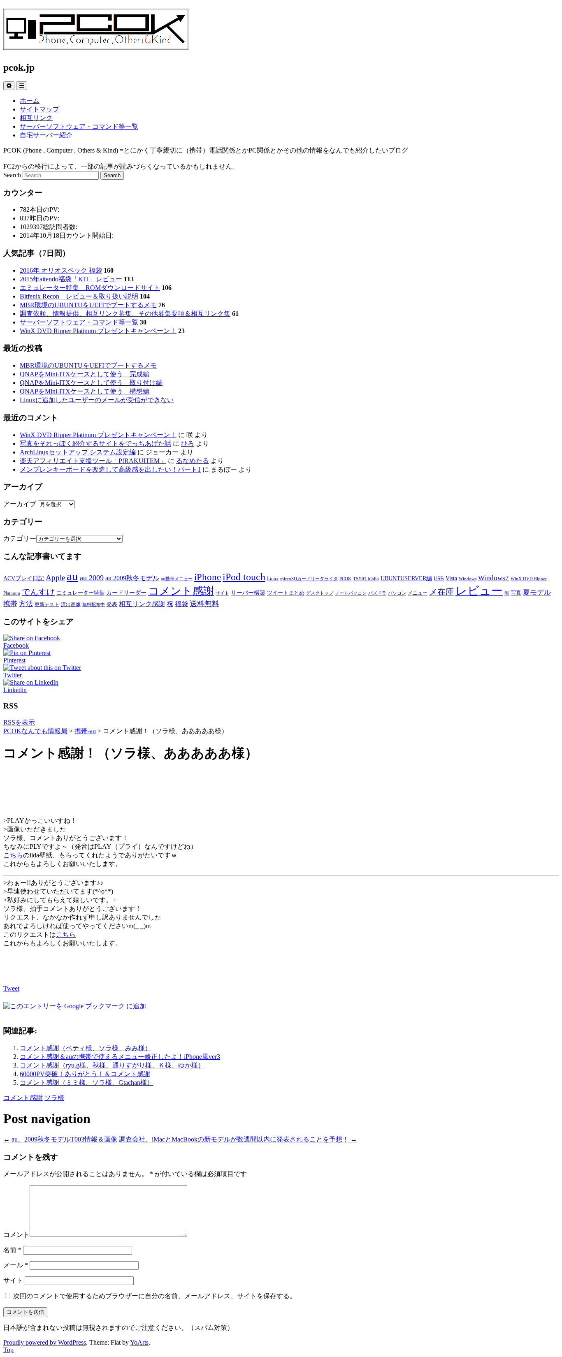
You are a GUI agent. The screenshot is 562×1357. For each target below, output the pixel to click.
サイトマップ (39, 109)
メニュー (417, 593)
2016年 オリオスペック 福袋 (61, 270)
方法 (26, 604)
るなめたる (192, 460)
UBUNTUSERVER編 (406, 578)
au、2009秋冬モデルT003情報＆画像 (60, 1139)
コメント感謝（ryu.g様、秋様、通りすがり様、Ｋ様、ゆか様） (112, 1065)
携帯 (10, 604)
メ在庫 (441, 591)
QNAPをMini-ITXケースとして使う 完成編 (84, 374)
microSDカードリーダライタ (309, 579)
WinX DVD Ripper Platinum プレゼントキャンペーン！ (98, 330)
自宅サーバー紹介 (46, 135)
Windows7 (493, 578)
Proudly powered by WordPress (44, 1342)
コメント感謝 (181, 591)
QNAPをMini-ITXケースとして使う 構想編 (84, 391)
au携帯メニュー (177, 579)
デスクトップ (319, 593)
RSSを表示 (19, 722)
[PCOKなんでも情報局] (95, 45)
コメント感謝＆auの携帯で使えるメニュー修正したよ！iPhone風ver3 (120, 1056)
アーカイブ (19, 503)
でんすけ (38, 591)
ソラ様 (54, 1097)
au (72, 576)
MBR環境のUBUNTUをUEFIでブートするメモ (88, 304)
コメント (16, 1234)
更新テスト (47, 604)
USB (439, 578)
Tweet (11, 988)
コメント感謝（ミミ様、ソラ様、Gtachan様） (86, 1082)
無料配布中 (93, 604)
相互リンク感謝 (142, 603)
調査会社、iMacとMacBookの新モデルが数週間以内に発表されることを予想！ (238, 1139)
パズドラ (377, 593)
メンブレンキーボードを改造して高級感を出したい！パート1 (110, 469)
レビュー (479, 590)
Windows (467, 579)
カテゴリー (19, 538)
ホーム (29, 100)
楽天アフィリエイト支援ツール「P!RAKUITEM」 (93, 460)
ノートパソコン (351, 593)
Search (12, 174)
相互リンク (36, 117)
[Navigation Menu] (21, 85)
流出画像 (71, 604)
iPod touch (244, 576)
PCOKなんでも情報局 (35, 730)
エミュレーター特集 (80, 593)
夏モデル (537, 592)
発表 (112, 604)
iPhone (207, 577)
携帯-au (85, 730)
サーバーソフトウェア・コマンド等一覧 (79, 126)
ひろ (187, 443)
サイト (222, 593)
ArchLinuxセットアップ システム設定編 (78, 452)
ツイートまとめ (285, 593)
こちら (13, 855)
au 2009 (92, 578)
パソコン (397, 593)
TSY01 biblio (366, 579)
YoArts (139, 1342)
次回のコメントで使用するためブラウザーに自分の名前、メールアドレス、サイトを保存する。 (154, 1295)
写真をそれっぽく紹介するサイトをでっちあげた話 (95, 443)
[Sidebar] (8, 85)
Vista (451, 578)
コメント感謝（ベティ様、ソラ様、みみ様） (85, 1047)
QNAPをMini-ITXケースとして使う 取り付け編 (91, 382)
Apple (55, 577)
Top (8, 1349)
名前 (12, 1249)
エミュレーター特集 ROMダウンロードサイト (90, 287)
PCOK (345, 579)
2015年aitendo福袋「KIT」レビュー (71, 279)
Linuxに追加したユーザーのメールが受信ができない (97, 399)
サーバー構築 (248, 592)
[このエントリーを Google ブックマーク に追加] (74, 1006)
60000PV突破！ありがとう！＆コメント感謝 (85, 1073)
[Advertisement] (281, 789)
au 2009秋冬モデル (132, 577)
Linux (273, 578)
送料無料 (204, 604)
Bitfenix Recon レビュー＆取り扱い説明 (79, 296)
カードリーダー (126, 592)
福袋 (181, 603)
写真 (516, 593)
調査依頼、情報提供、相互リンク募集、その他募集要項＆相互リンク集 (125, 313)
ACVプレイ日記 (23, 578)
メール (15, 1265)
